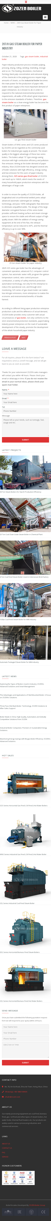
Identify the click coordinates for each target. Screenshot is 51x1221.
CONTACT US (7, 1148)
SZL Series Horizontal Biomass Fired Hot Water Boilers (21, 1001)
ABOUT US (6, 1143)
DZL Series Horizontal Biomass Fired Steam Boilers (20, 952)
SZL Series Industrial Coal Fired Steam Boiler (17, 903)
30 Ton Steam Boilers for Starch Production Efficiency (20, 492)
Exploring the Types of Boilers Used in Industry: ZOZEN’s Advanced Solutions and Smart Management (22, 685)
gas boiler (21, 318)
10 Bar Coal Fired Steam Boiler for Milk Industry (18, 619)
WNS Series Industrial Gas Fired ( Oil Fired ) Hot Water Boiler (23, 854)
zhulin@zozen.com (12, 1097)
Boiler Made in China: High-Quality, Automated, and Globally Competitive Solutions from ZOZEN (23, 718)
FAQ (3, 1152)
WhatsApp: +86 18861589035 (16, 1092)
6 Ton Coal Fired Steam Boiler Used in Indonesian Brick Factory (24, 577)
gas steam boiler (32, 56)
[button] (45, 17)
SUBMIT (25, 1062)
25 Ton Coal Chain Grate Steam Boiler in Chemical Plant (21, 534)
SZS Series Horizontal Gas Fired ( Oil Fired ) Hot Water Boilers (23, 805)
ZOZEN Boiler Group (37, 1205)
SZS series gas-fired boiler (26, 176)
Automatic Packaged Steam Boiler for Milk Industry (19, 662)
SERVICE (5, 1157)
